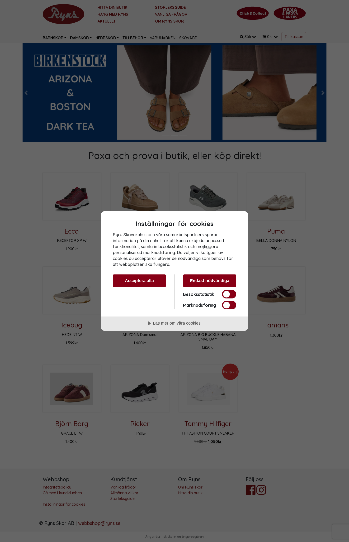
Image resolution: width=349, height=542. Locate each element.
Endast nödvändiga (209, 280)
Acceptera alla (139, 280)
